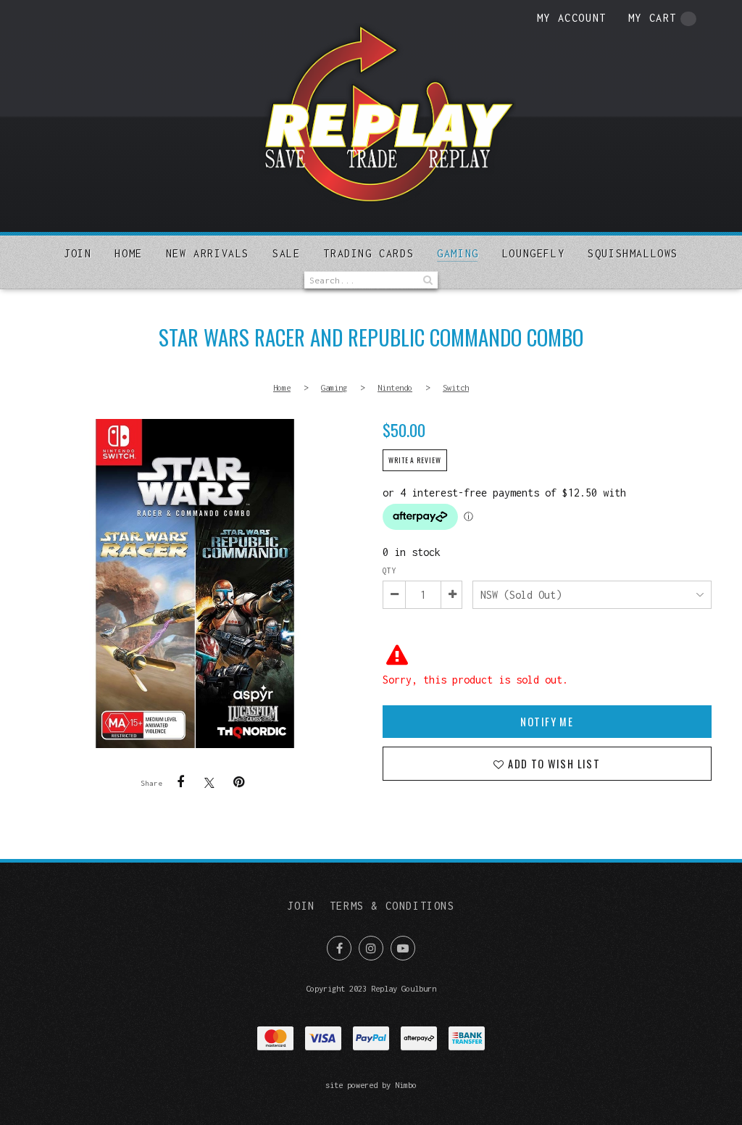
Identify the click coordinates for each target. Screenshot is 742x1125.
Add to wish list (552, 763)
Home (128, 253)
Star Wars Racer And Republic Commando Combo (194, 583)
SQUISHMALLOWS (633, 253)
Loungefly (533, 253)
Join (77, 253)
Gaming (458, 253)
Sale (286, 253)
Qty (389, 570)
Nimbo (406, 1084)
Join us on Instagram (371, 948)
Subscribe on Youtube (403, 948)
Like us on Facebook (339, 948)
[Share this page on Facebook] (180, 782)
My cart (652, 18)
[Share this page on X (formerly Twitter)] (209, 782)
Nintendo (395, 387)
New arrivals (207, 253)
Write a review (414, 460)
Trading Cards (368, 253)
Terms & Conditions (392, 906)
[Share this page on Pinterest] (238, 782)
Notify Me (546, 721)
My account (571, 18)
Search (427, 280)
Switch (456, 387)
